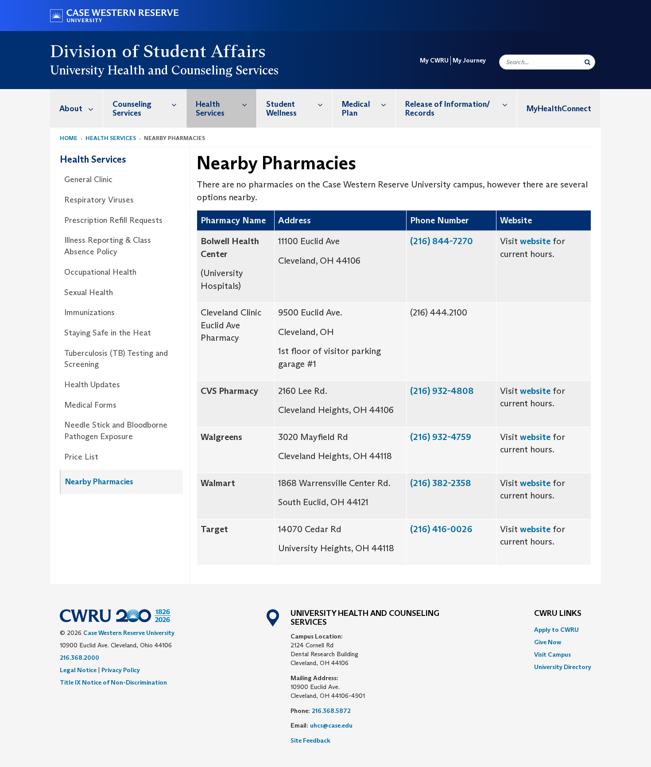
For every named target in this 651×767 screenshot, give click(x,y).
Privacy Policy (120, 670)
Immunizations (89, 312)
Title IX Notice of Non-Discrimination (113, 682)
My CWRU (434, 60)
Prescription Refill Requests (113, 220)
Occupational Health (100, 272)
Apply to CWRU (556, 630)
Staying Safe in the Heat (107, 333)
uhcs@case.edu (331, 725)
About (70, 108)
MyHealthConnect (559, 108)
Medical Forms (90, 405)
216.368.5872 (331, 711)
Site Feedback (310, 740)
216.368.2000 (79, 658)
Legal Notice (78, 670)
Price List (81, 457)
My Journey (469, 60)
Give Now (547, 642)
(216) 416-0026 (441, 529)
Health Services (210, 108)
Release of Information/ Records (447, 108)
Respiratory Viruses (99, 200)
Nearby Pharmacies (99, 482)
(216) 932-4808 (442, 390)
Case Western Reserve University (128, 633)
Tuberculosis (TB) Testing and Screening (116, 359)
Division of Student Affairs (158, 51)
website (535, 241)
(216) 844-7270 (441, 241)
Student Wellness (281, 108)
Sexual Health (88, 292)
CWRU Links (557, 613)
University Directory (562, 667)
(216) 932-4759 (440, 437)
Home (69, 138)
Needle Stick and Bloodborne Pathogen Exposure (115, 430)
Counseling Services (131, 108)
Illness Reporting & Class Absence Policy (107, 246)
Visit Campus (552, 654)
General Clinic (88, 179)
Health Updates (92, 384)
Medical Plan (356, 108)
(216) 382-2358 (440, 483)
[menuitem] (76, 108)
